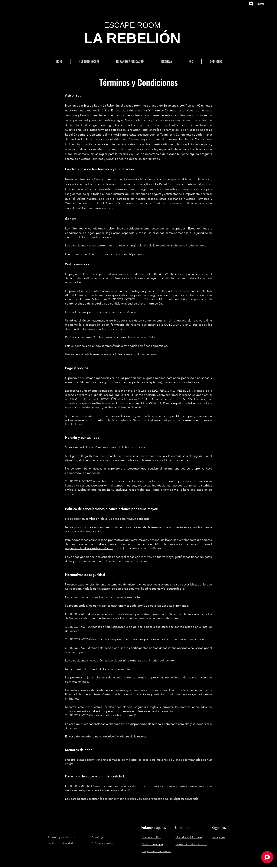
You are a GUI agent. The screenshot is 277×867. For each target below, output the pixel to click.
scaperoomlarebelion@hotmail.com (89, 548)
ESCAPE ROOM (132, 25)
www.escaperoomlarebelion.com (108, 274)
